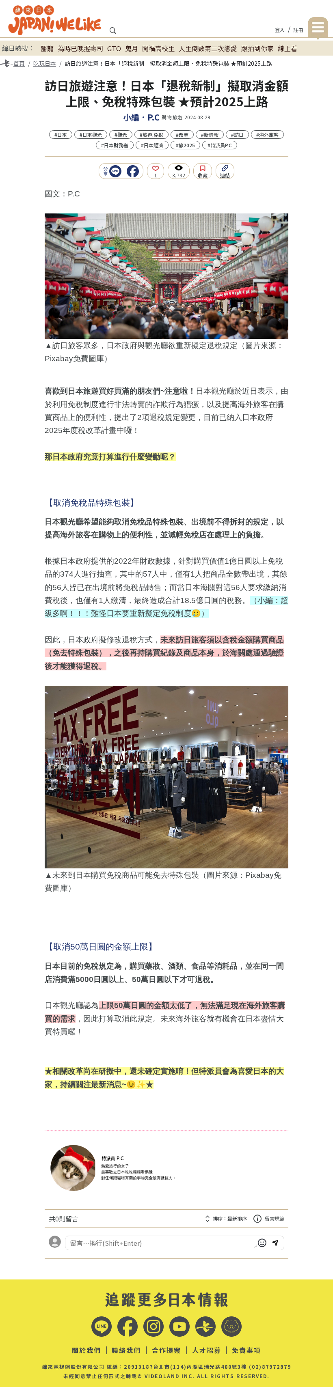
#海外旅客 (267, 134)
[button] (117, 171)
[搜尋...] (113, 33)
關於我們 (86, 1350)
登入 (280, 29)
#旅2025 (185, 145)
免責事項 (246, 1350)
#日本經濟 (152, 145)
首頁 (19, 63)
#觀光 (121, 134)
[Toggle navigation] (318, 28)
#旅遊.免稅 (151, 134)
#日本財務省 (114, 145)
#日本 (60, 134)
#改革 (182, 134)
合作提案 (166, 1350)
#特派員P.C (220, 145)
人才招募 (206, 1350)
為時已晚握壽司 (80, 48)
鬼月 (131, 48)
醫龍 (47, 48)
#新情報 (209, 134)
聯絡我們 (126, 1350)
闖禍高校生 (158, 48)
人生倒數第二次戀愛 (208, 48)
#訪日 (237, 134)
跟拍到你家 (257, 48)
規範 (274, 1218)
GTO (114, 48)
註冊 (298, 29)
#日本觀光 (91, 134)
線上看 (287, 48)
